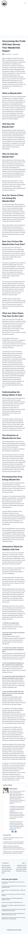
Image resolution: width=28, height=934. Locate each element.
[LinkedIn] (15, 831)
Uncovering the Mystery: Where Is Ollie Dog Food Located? (13, 838)
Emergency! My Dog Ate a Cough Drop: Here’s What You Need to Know (21, 867)
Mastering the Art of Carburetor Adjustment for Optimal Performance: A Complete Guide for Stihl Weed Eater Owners (14, 847)
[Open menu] (25, 3)
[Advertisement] (14, 21)
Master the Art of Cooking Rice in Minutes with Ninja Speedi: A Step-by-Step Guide (13, 852)
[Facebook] (12, 831)
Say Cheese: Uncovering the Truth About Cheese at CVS (12, 902)
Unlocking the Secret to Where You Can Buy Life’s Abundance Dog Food (7, 868)
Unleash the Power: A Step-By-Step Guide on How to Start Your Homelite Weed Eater (13, 842)
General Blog (16, 54)
